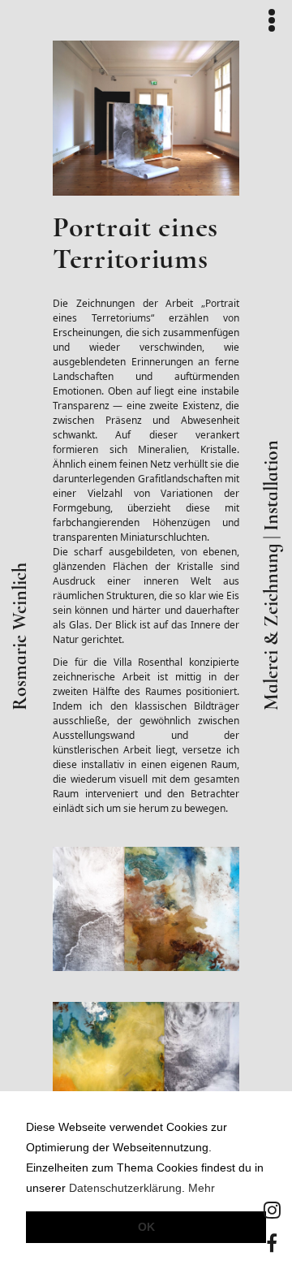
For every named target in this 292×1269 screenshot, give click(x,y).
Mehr (201, 1188)
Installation (271, 485)
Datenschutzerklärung (125, 1188)
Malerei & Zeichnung (271, 627)
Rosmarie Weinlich (20, 636)
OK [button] (146, 1226)
